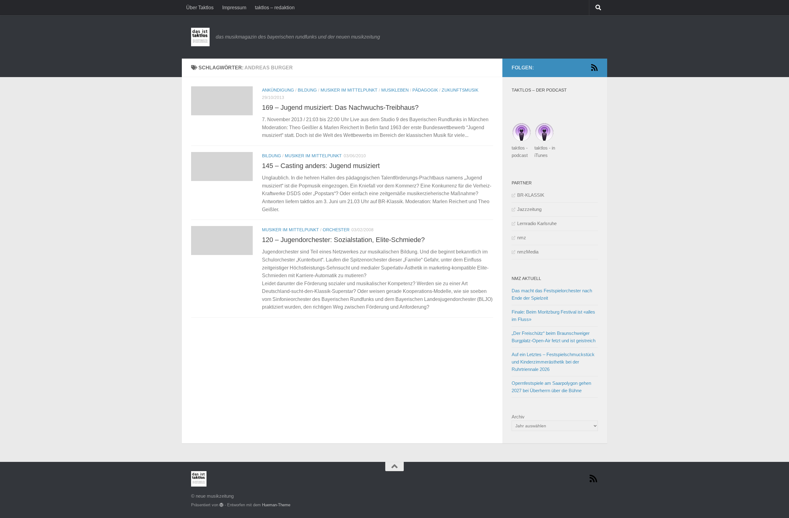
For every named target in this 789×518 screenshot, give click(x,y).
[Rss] (594, 67)
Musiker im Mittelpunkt (349, 90)
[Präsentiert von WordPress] (221, 505)
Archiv (518, 416)
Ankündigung (278, 90)
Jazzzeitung (529, 209)
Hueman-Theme (276, 505)
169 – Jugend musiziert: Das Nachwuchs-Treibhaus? (340, 107)
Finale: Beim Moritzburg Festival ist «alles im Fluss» (553, 315)
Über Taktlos (200, 7)
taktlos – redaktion (275, 7)
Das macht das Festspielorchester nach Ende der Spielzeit (552, 294)
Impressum (234, 7)
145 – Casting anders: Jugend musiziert (321, 166)
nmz (521, 237)
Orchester (336, 229)
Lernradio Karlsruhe (537, 223)
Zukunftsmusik (460, 90)
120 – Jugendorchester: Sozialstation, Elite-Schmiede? (343, 240)
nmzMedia (527, 251)
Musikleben (395, 90)
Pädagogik (425, 90)
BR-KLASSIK (530, 195)
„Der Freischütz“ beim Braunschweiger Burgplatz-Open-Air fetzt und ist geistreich (553, 337)
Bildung (307, 90)
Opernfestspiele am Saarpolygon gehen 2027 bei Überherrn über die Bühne (551, 386)
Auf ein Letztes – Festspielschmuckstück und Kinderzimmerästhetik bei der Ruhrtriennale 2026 (553, 362)
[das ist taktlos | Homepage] (200, 37)
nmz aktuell (526, 278)
